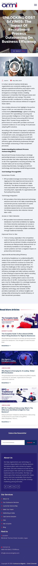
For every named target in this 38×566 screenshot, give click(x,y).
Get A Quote (7, 524)
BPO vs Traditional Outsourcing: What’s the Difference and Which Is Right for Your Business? (17, 410)
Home (17, 51)
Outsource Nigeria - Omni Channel (25, 563)
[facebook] (5, 486)
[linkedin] (14, 486)
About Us (6, 499)
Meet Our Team (8, 509)
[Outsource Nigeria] (9, 5)
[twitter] (10, 486)
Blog (4, 527)
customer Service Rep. (10, 506)
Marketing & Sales (9, 513)
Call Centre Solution (9, 516)
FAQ (4, 520)
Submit (29, 443)
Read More (5, 346)
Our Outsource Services (11, 502)
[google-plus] (18, 486)
